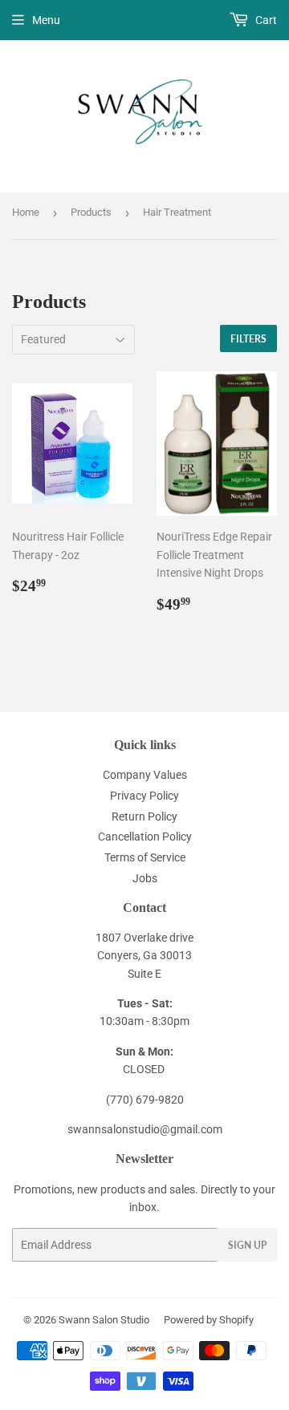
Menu (46, 20)
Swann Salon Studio (104, 1320)
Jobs (144, 878)
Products (91, 212)
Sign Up (247, 1245)
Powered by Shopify (209, 1320)
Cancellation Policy (145, 836)
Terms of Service (144, 857)
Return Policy (144, 816)
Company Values (145, 774)
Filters (248, 339)
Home (25, 212)
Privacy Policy (144, 795)
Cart (265, 20)
